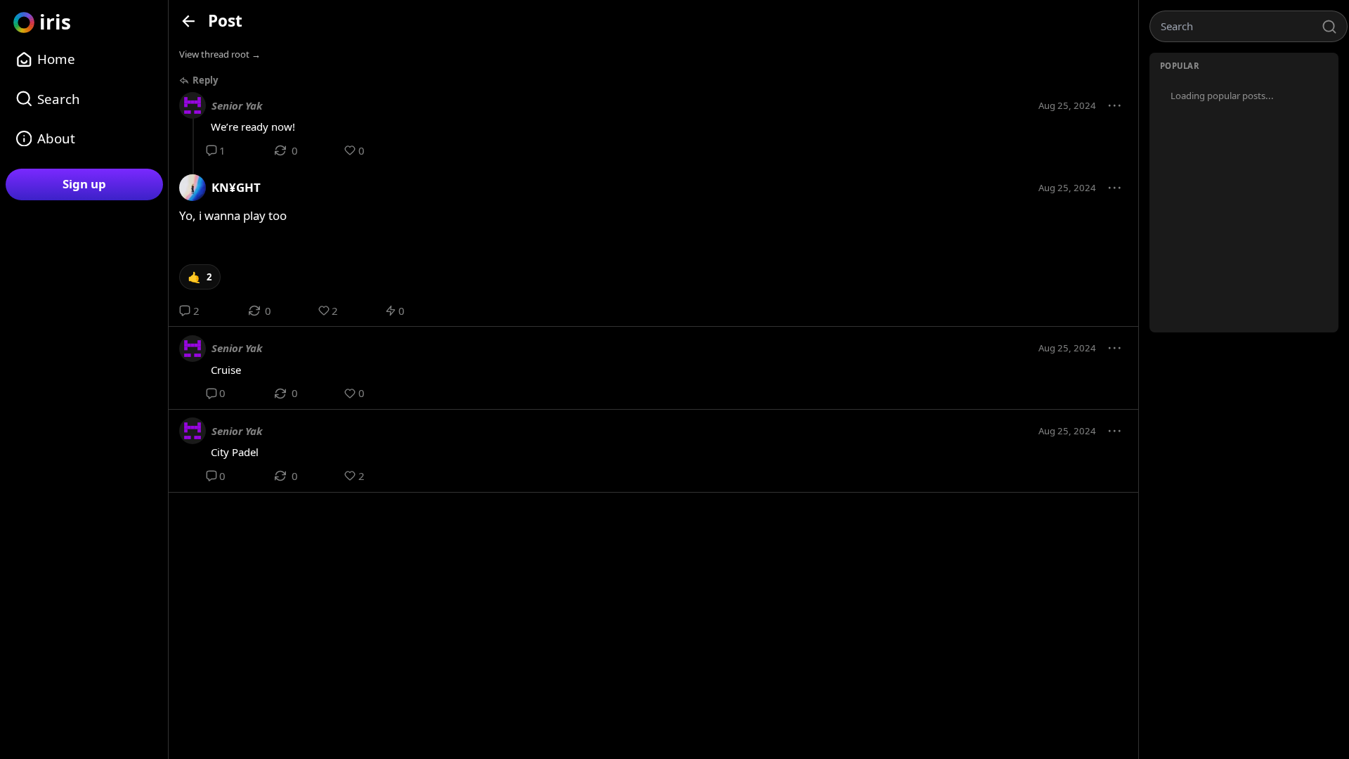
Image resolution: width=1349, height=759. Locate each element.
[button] (1115, 106)
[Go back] (188, 20)
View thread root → (220, 54)
